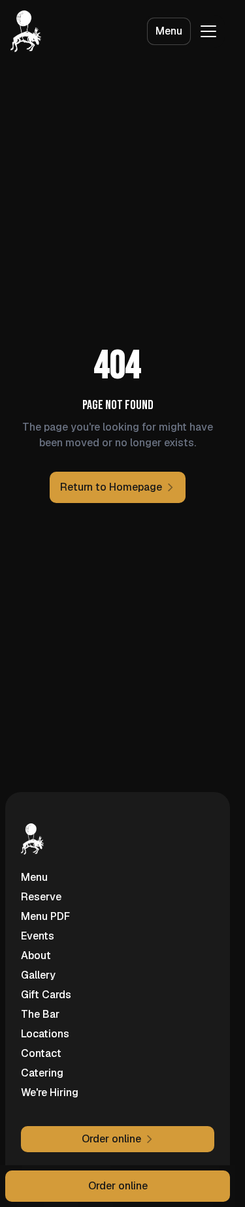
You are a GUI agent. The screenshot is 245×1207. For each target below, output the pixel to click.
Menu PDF (45, 916)
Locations (45, 1034)
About (36, 955)
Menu (168, 31)
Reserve (41, 897)
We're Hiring (49, 1092)
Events (37, 936)
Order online (118, 1186)
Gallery (38, 975)
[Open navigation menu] (208, 31)
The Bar (40, 1014)
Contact (41, 1053)
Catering (42, 1073)
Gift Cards (46, 994)
